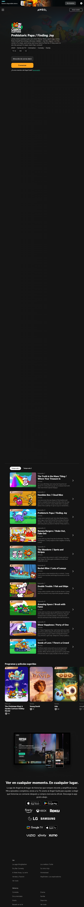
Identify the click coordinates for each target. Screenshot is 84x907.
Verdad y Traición (18, 877)
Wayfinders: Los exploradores (50, 877)
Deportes (43, 900)
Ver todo (15, 881)
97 (33, 709)
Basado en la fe (17, 904)
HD (20, 51)
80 (9, 713)
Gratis (14, 900)
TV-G (14, 51)
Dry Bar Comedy (18, 868)
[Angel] (42, 10)
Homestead (44, 873)
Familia (42, 896)
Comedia (15, 892)
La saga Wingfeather (19, 864)
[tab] (15, 468)
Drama (42, 892)
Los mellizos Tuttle (46, 864)
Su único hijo (44, 868)
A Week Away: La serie (20, 873)
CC (26, 51)
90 (58, 709)
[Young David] (41, 684)
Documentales (17, 896)
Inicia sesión (36, 70)
